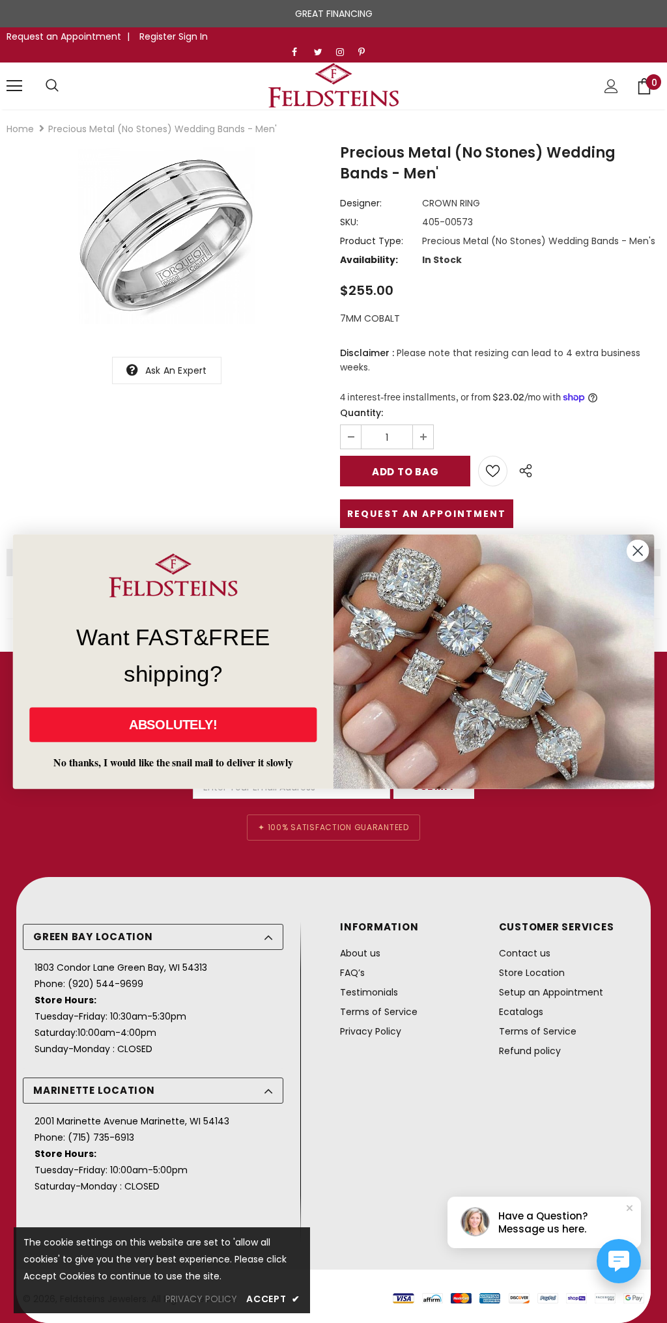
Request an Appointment (64, 36)
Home (20, 128)
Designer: (361, 203)
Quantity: (361, 412)
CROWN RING (451, 203)
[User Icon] (611, 86)
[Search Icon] (52, 85)
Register (158, 36)
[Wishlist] (492, 471)
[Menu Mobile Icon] (14, 86)
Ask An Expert (176, 370)
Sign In (193, 36)
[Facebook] (300, 52)
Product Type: (371, 240)
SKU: (349, 222)
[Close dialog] (638, 551)
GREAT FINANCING (334, 13)
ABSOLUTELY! (173, 724)
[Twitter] (322, 52)
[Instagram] (344, 52)
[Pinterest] (366, 52)
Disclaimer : (367, 352)
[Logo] (333, 85)
